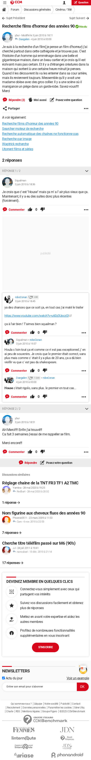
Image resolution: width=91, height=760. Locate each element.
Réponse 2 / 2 (11, 408)
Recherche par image (17, 139)
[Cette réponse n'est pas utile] (42, 209)
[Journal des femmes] (24, 729)
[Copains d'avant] (24, 746)
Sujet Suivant (77, 18)
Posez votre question (68, 100)
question (83, 2)
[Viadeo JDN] (67, 746)
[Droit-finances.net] (67, 738)
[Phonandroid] (67, 755)
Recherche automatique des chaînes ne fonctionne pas (40, 134)
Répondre (30, 462)
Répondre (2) (16, 100)
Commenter (16, 209)
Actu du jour (13, 678)
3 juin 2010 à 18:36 (25, 184)
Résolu (83, 26)
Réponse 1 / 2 (11, 170)
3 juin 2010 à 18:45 (25, 301)
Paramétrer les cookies (60, 707)
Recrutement (13, 707)
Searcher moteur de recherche (22, 129)
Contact (76, 703)
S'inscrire (45, 647)
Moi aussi (40, 100)
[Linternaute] (24, 738)
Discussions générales (37, 9)
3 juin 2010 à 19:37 (26, 343)
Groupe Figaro (49, 711)
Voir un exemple (78, 678)
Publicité (65, 703)
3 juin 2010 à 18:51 (25, 422)
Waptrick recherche (15, 144)
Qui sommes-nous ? (21, 703)
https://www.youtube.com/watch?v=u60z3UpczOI (36, 316)
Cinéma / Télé (63, 9)
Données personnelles (34, 707)
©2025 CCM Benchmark (72, 711)
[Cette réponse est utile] (30, 209)
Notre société (51, 703)
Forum (15, 9)
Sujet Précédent (15, 18)
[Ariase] (24, 755)
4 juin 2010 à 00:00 (41, 39)
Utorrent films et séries (17, 149)
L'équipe (38, 703)
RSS (18, 711)
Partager (14, 108)
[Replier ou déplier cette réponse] (86, 170)
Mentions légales (31, 711)
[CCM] (16, 2)
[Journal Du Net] (67, 729)
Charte (9, 711)
